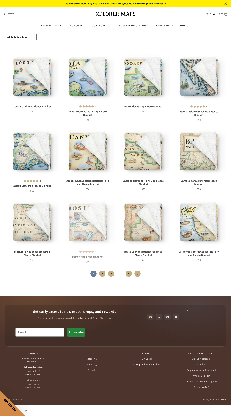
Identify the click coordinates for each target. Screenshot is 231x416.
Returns (223, 399)
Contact (184, 25)
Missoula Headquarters (130, 25)
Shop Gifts (75, 25)
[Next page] (137, 274)
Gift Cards (146, 359)
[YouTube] (176, 317)
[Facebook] (150, 317)
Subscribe (76, 332)
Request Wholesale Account (201, 370)
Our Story (98, 25)
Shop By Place (50, 25)
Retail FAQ (91, 359)
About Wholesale (201, 359)
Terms (214, 399)
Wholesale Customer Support (201, 381)
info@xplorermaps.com (33, 358)
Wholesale (163, 25)
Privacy (206, 399)
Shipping (92, 364)
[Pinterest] (167, 317)
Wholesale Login (201, 376)
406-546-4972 (33, 361)
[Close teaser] (26, 411)
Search (92, 370)
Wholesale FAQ (201, 387)
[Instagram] (159, 317)
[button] (12, 403)
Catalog (201, 364)
